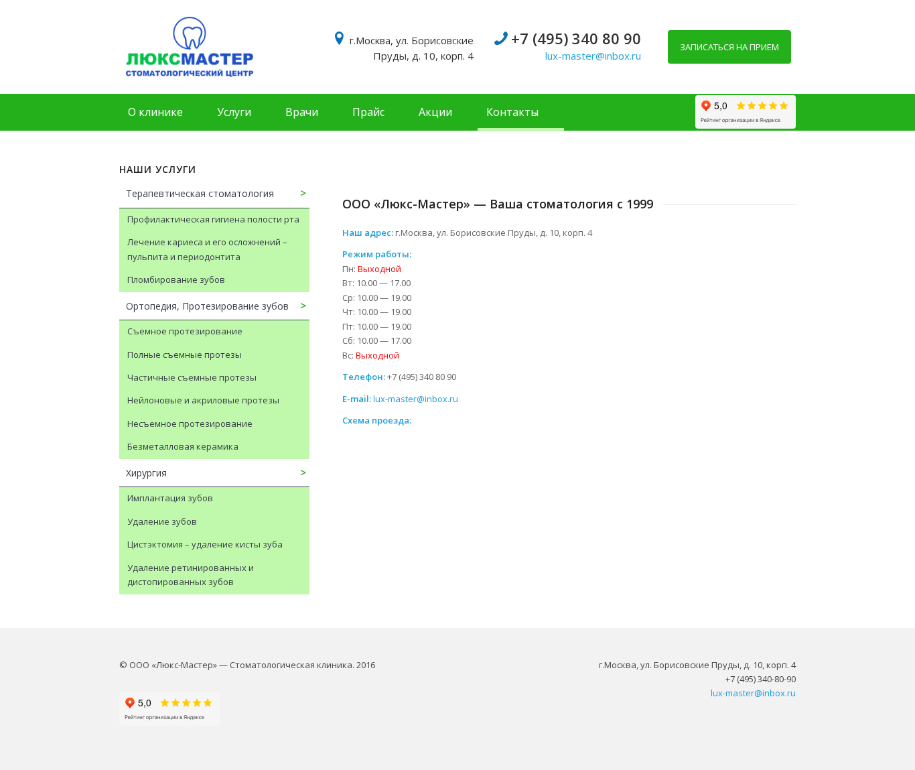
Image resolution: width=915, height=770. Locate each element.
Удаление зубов (162, 521)
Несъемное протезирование (190, 424)
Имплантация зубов (170, 498)
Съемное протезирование (184, 331)
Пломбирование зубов (176, 279)
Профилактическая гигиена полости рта (213, 219)
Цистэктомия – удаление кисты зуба (205, 544)
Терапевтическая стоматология (200, 193)
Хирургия (146, 472)
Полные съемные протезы (184, 354)
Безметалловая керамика (182, 446)
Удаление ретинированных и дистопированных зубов (190, 575)
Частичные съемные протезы (192, 377)
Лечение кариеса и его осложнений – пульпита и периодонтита (207, 249)
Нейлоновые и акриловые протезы (203, 400)
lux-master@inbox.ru (593, 55)
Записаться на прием (729, 47)
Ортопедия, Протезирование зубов (207, 306)
